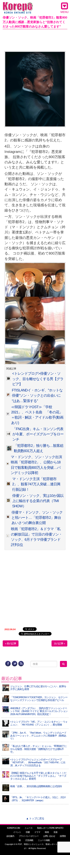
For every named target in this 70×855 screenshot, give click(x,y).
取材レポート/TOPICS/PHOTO (50, 828)
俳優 (28, 832)
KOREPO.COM (13, 828)
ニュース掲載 (44, 840)
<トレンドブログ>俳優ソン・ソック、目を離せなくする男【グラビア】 (37, 378)
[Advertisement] (35, 39)
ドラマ (37, 832)
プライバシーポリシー (29, 836)
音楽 (55, 832)
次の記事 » (59, 643)
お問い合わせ (49, 836)
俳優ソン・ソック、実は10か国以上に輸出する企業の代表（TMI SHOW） (38, 501)
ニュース (28, 828)
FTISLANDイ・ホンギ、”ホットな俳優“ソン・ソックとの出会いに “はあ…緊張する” (37, 395)
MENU (64, 11)
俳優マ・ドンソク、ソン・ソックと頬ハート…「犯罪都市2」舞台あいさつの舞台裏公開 (37, 517)
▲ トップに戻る (35, 818)
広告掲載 (29, 840)
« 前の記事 (10, 643)
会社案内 (10, 836)
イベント (17, 832)
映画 (47, 832)
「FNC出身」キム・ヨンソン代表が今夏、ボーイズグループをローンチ (38, 434)
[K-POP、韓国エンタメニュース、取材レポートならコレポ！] (18, 5)
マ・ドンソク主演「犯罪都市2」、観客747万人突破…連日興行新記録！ (36, 484)
